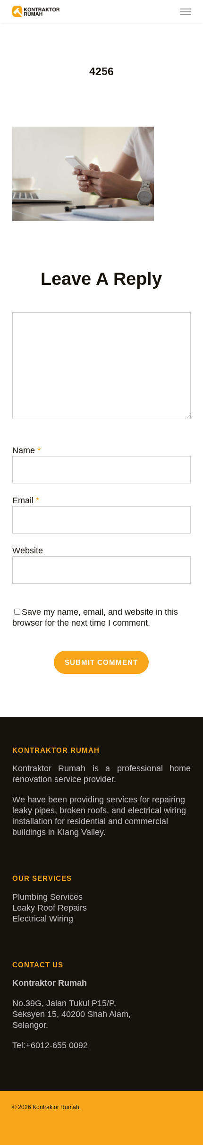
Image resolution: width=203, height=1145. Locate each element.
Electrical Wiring (42, 918)
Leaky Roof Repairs (49, 908)
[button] (185, 11)
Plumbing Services (47, 897)
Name (26, 450)
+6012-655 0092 (56, 1045)
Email (25, 500)
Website (27, 550)
